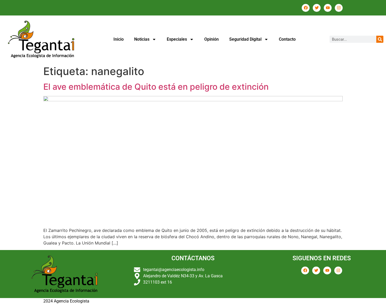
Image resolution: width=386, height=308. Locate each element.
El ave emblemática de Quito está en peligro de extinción (156, 87)
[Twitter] (317, 8)
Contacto (287, 39)
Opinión (211, 39)
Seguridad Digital (245, 39)
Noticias (141, 39)
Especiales (177, 39)
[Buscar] (379, 39)
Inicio (118, 39)
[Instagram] (339, 8)
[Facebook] (306, 8)
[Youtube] (328, 8)
